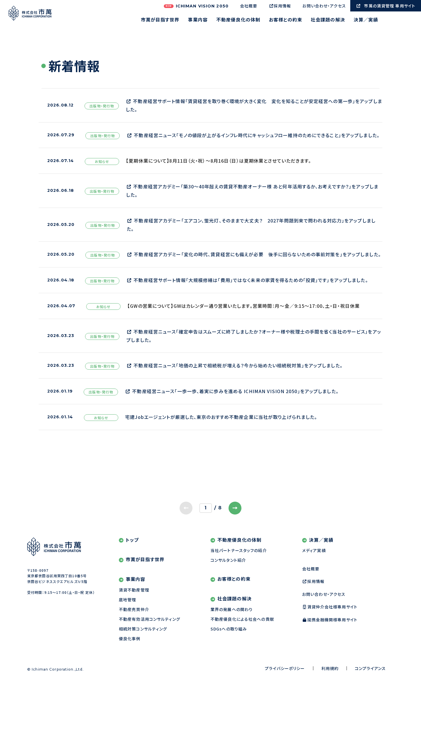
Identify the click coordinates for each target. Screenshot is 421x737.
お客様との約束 (285, 20)
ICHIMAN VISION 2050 (197, 6)
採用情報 (282, 6)
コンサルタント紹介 (228, 560)
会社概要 (248, 6)
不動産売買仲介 (134, 609)
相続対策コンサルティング (143, 629)
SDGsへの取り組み (228, 629)
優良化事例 (130, 638)
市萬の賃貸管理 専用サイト (389, 6)
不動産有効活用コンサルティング (149, 619)
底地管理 (127, 599)
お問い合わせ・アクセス (324, 6)
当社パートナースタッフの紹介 (238, 550)
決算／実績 (366, 20)
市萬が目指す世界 (160, 20)
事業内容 (197, 20)
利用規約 (330, 668)
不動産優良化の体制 (238, 20)
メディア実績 (314, 550)
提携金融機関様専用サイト (332, 619)
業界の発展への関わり (231, 609)
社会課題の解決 (328, 20)
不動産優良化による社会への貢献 (242, 619)
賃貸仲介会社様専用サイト (332, 607)
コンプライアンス (370, 668)
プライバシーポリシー (285, 668)
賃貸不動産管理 (134, 590)
